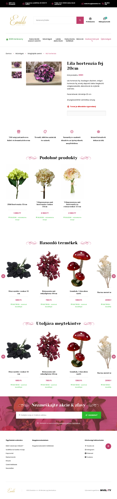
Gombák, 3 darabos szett (79, 292)
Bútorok (80, 39)
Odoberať (92, 415)
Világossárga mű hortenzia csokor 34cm (45, 204)
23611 (80, 75)
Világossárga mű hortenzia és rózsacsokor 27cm (72, 204)
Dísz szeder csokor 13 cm (19, 292)
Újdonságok (106, 39)
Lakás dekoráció (58, 40)
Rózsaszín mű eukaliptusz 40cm (48, 292)
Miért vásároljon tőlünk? (14, 446)
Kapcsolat (9, 453)
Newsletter (10, 468)
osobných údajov (65, 423)
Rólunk (8, 461)
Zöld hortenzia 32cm (17, 204)
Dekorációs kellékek (70, 40)
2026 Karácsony (16, 39)
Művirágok (47, 39)
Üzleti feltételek (11, 464)
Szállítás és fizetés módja (15, 450)
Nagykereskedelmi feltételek (43, 446)
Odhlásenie (76, 423)
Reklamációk (11, 457)
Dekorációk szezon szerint (34, 40)
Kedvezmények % (92, 40)
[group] (21, 280)
